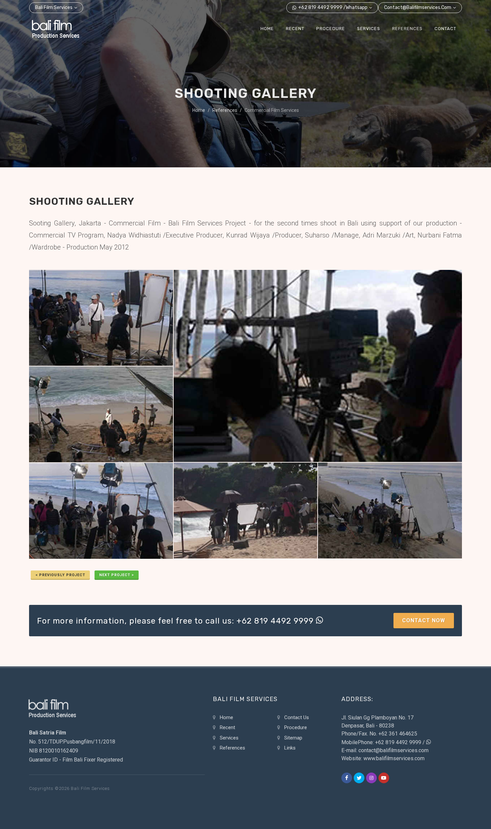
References (224, 110)
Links (290, 748)
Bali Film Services (53, 7)
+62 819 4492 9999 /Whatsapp (332, 7)
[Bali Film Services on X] (359, 778)
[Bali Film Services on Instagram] (371, 778)
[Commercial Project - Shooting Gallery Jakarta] (101, 318)
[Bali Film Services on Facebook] (346, 778)
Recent (227, 727)
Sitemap (293, 738)
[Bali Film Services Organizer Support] (55, 28)
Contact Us (296, 717)
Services (229, 738)
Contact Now (423, 620)
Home (198, 110)
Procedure (295, 727)
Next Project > (116, 575)
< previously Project (60, 575)
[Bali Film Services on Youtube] (383, 778)
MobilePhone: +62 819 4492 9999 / (383, 742)
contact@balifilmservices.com (417, 7)
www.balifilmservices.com (394, 758)
